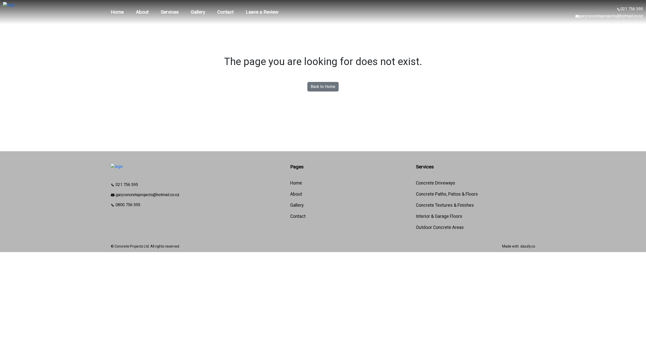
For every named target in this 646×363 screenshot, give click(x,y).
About (142, 12)
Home (117, 12)
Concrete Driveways (435, 183)
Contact (225, 12)
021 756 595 (632, 9)
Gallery (198, 12)
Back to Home (323, 86)
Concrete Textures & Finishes (445, 205)
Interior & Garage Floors (439, 216)
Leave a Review (262, 12)
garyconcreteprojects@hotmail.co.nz (611, 16)
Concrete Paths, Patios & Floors (447, 194)
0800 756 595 (127, 204)
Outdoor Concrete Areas (440, 227)
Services (170, 12)
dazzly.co (527, 246)
